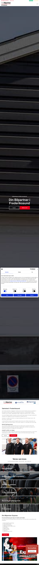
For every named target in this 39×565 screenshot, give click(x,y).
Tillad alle (32, 295)
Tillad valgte (19, 295)
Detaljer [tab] (19, 272)
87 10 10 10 (12, 0)
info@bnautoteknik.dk (5, 0)
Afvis (7, 295)
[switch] (14, 291)
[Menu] (36, 4)
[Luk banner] (37, 269)
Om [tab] (32, 272)
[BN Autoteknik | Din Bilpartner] (6, 4)
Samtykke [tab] (7, 272)
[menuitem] (31, 0)
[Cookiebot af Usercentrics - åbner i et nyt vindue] (30, 269)
